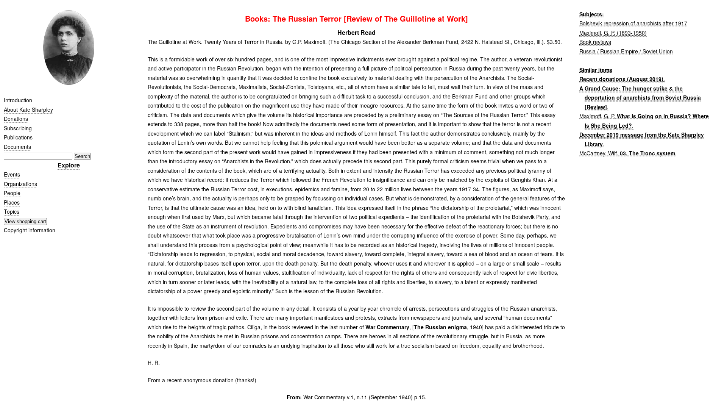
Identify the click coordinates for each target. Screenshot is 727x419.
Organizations (20, 184)
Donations (16, 118)
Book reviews (595, 41)
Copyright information (29, 230)
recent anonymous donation (200, 380)
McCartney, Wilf (598, 153)
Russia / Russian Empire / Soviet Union (626, 51)
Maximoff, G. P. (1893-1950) (613, 32)
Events (12, 174)
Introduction (18, 100)
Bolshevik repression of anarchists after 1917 (633, 23)
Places (12, 202)
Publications (18, 137)
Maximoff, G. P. (597, 116)
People (12, 193)
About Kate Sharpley (28, 109)
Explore (69, 165)
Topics (11, 211)
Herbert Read (356, 32)
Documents (17, 146)
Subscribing (18, 128)
